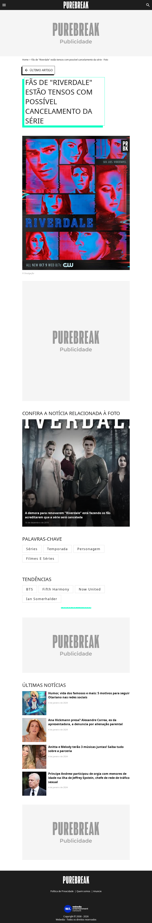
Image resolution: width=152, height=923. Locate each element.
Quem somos (83, 891)
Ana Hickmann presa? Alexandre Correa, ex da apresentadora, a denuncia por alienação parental (85, 722)
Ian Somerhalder (41, 599)
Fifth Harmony (55, 589)
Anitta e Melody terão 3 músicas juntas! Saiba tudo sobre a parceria (86, 749)
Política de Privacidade (62, 891)
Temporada (57, 549)
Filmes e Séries (40, 558)
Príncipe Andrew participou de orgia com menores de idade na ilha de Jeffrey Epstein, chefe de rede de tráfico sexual (89, 778)
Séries (32, 549)
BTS (29, 589)
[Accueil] (76, 5)
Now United (90, 589)
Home (25, 59)
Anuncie (97, 891)
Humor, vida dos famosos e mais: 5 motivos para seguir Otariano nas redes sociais (89, 695)
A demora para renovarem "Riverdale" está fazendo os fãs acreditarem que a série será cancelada (67, 515)
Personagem (88, 549)
